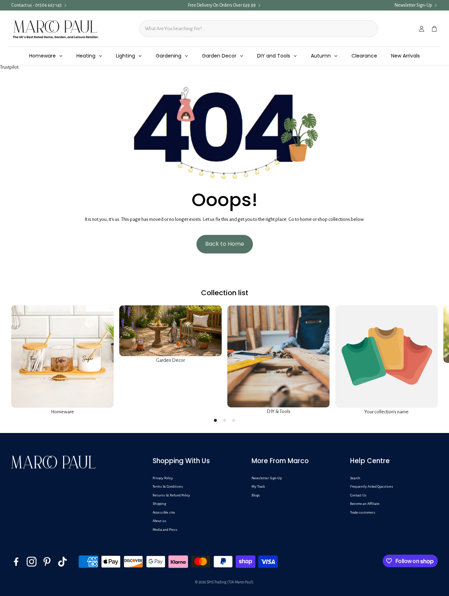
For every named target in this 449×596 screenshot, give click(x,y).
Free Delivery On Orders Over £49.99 (222, 5)
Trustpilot (9, 67)
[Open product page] (62, 356)
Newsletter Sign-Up (413, 5)
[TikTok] (62, 562)
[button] (196, 461)
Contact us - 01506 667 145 (36, 5)
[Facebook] (16, 562)
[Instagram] (31, 562)
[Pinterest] (47, 562)
